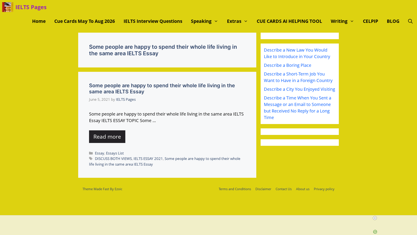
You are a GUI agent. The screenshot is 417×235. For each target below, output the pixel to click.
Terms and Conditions (235, 189)
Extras (234, 21)
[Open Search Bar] (410, 21)
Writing (339, 21)
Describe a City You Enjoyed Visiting (299, 89)
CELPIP (370, 21)
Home (39, 21)
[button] (217, 21)
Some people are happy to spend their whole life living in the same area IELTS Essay (162, 88)
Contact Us (284, 189)
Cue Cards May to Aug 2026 (84, 21)
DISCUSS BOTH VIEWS (113, 158)
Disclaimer (263, 189)
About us (302, 189)
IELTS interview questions (153, 21)
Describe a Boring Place (287, 65)
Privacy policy (324, 189)
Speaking (201, 21)
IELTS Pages (30, 7)
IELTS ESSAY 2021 (148, 158)
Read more (107, 136)
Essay (99, 153)
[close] (375, 218)
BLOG (393, 21)
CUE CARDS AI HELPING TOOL (289, 21)
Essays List (115, 153)
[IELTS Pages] (7, 7)
